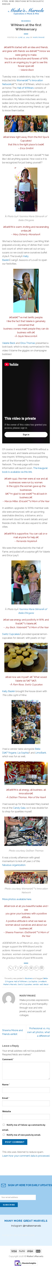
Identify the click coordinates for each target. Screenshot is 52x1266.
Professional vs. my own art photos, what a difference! (38, 1032)
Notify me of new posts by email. (24, 1135)
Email (5, 1098)
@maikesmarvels (32, 1225)
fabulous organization (13, 865)
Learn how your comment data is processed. (26, 1155)
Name (6, 1084)
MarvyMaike (39, 37)
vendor (36, 984)
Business (26, 21)
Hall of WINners (25, 88)
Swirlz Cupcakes (11, 634)
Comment (8, 1059)
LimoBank (40, 752)
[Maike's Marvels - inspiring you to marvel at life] (26, 11)
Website (6, 1111)
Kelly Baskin (8, 691)
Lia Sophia (22, 752)
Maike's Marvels (10, 984)
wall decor (44, 984)
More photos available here (16, 899)
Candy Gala (19, 807)
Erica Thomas (27, 343)
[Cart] (48, 10)
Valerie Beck (8, 343)
